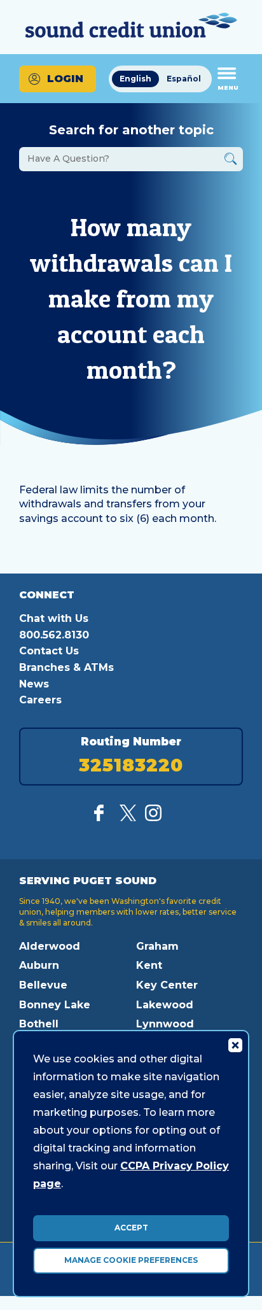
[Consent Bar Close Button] (235, 1045)
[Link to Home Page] (131, 27)
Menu (227, 87)
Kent (149, 965)
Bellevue (43, 985)
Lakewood (164, 1005)
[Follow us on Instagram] (153, 818)
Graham (157, 946)
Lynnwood (165, 1024)
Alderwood (49, 946)
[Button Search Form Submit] (230, 161)
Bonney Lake (54, 1005)
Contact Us (49, 651)
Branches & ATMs (66, 667)
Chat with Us (53, 618)
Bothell (39, 1024)
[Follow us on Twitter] (128, 818)
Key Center (167, 985)
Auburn (39, 965)
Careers (40, 700)
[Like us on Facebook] (102, 818)
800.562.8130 (54, 635)
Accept (131, 1227)
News (34, 684)
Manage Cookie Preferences (131, 1260)
